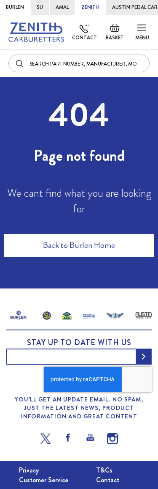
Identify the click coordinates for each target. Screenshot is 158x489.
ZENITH (90, 7)
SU (40, 7)
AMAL (62, 7)
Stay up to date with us (79, 342)
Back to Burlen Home (79, 245)
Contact (84, 37)
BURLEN (15, 7)
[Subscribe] (144, 357)
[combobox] (79, 63)
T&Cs (104, 470)
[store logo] (36, 32)
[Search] (20, 63)
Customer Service (43, 480)
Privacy (29, 470)
